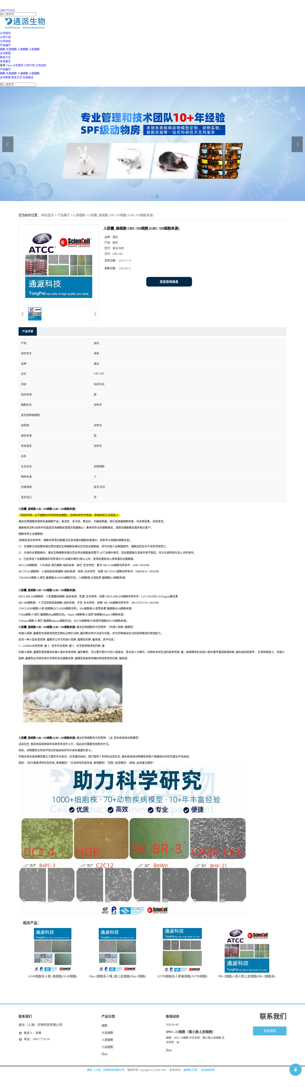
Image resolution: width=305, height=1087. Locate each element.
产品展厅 (5, 69)
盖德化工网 (190, 1070)
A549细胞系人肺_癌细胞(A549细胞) (52, 976)
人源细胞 (22, 49)
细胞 (2, 49)
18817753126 (7, 10)
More (104, 1053)
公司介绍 (29, 65)
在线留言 (28, 77)
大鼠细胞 (11, 49)
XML (164, 1070)
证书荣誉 (5, 77)
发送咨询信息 (169, 281)
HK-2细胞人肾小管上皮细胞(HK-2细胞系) (247, 976)
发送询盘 (269, 1031)
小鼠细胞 (34, 49)
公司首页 (18, 65)
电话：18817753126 (37, 1039)
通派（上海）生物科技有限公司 (105, 1070)
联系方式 (16, 77)
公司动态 (41, 65)
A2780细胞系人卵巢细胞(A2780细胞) (182, 976)
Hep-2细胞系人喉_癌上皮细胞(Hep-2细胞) (117, 976)
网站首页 (47, 215)
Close (9, 65)
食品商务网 (208, 1070)
